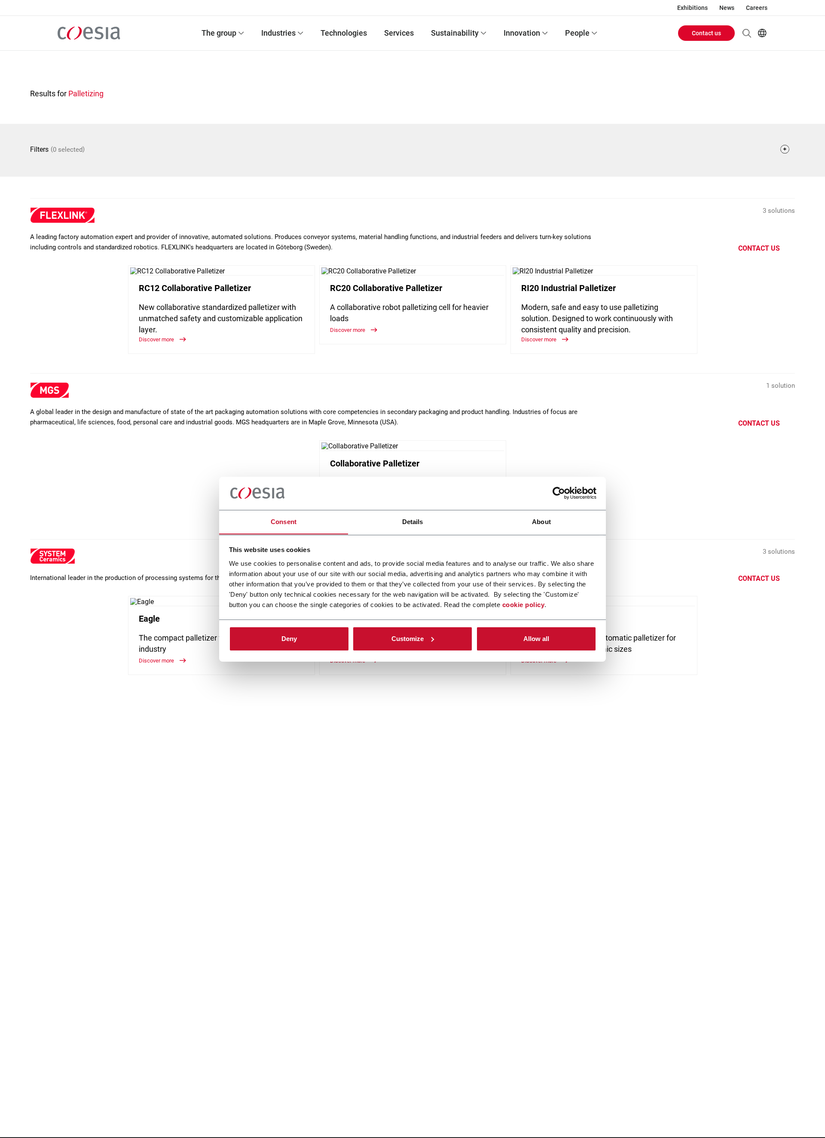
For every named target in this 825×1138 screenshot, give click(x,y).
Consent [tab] (283, 521)
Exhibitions (692, 7)
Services (399, 32)
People (577, 32)
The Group (219, 32)
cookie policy (523, 604)
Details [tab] (412, 521)
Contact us (706, 33)
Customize (407, 638)
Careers (756, 7)
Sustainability (455, 32)
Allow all (536, 638)
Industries (278, 32)
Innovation (522, 32)
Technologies (344, 32)
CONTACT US (759, 248)
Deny (289, 638)
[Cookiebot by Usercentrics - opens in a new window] (558, 493)
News (726, 7)
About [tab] (541, 521)
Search (747, 33)
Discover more (157, 339)
